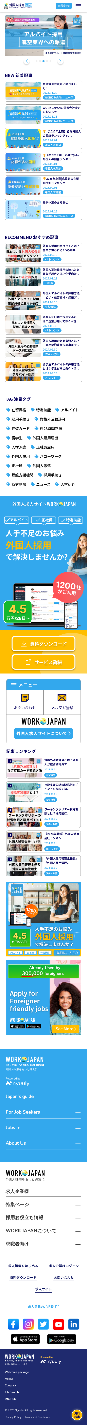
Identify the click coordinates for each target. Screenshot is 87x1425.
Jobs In (13, 1127)
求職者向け (17, 1244)
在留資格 (19, 409)
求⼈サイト (43, 1288)
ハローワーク (51, 456)
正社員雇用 (45, 447)
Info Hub (10, 1399)
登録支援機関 (22, 475)
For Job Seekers (23, 1112)
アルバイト (70, 409)
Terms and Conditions (38, 1417)
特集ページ (17, 1204)
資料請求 (77, 1415)
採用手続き (53, 475)
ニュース (43, 484)
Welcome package (17, 1372)
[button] (26, 61)
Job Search (12, 1392)
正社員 (17, 465)
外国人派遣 (42, 465)
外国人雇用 (21, 456)
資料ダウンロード (48, 643)
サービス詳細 (48, 662)
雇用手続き (21, 419)
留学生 (17, 437)
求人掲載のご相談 (41, 1306)
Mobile (9, 1379)
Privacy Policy (13, 1417)
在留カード (21, 428)
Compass (11, 1385)
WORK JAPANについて (31, 1231)
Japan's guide (20, 1096)
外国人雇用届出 (45, 437)
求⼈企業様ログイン (64, 1265)
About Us (16, 1143)
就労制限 (19, 484)
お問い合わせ (64, 1277)
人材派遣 (19, 447)
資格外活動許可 (52, 419)
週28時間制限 (51, 428)
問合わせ (65, 5)
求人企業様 (17, 1191)
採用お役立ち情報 (24, 1217)
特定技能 (43, 409)
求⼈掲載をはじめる (23, 1265)
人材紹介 (67, 484)
